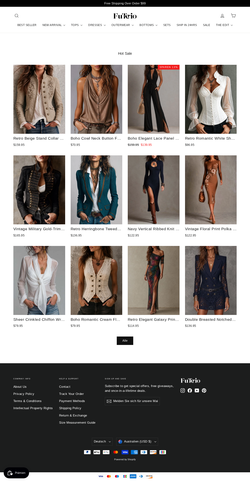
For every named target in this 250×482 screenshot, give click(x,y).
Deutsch (100, 441)
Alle (125, 340)
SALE (206, 25)
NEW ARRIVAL (52, 25)
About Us (20, 386)
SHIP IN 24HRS (187, 25)
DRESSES (95, 25)
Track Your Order (71, 394)
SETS (167, 25)
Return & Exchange (73, 415)
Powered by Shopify (125, 459)
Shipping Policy (70, 408)
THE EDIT (223, 25)
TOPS (75, 25)
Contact (64, 386)
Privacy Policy (23, 394)
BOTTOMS (147, 25)
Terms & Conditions (27, 401)
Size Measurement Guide (77, 422)
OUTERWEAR (121, 25)
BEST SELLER (27, 25)
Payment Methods (72, 401)
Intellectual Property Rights (33, 408)
